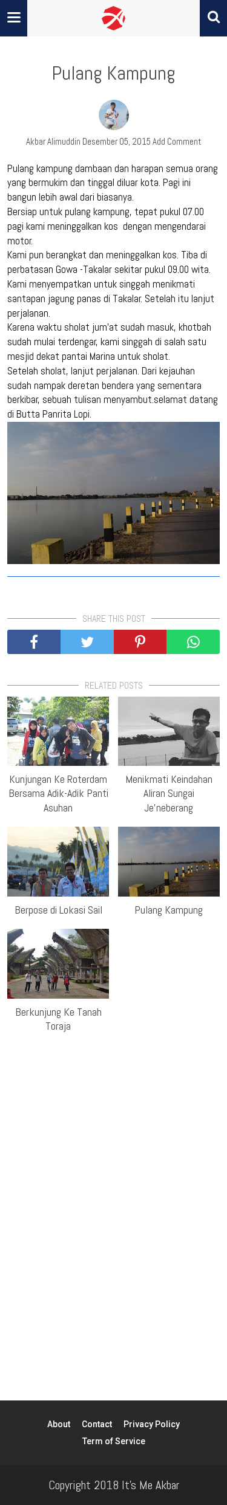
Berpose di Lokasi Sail (58, 910)
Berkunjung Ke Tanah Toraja (58, 1019)
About (58, 1424)
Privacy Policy (151, 1424)
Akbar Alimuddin (53, 141)
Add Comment (177, 141)
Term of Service (113, 1441)
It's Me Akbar (150, 1485)
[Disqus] (113, 1209)
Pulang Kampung (168, 910)
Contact (97, 1424)
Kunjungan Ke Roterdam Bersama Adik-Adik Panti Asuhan (58, 793)
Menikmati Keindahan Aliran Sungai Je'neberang (168, 793)
